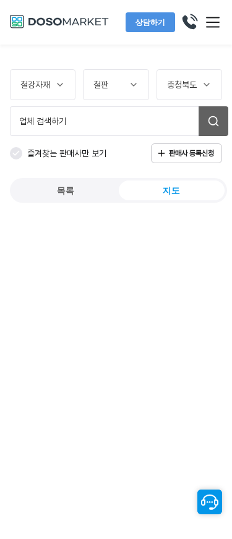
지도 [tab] (171, 190)
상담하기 (150, 22)
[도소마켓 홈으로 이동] (59, 26)
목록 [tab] (65, 190)
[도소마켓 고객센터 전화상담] (189, 22)
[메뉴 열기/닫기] (213, 22)
